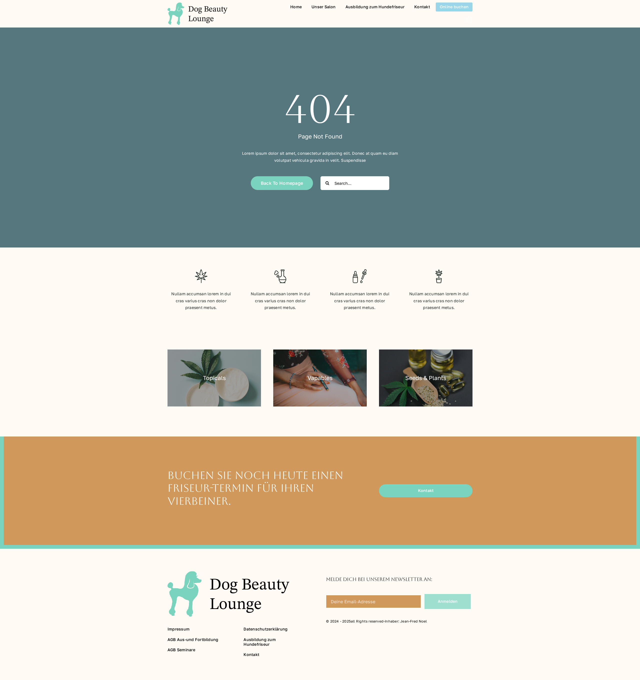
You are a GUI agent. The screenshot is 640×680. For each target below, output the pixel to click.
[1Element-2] (198, 4)
